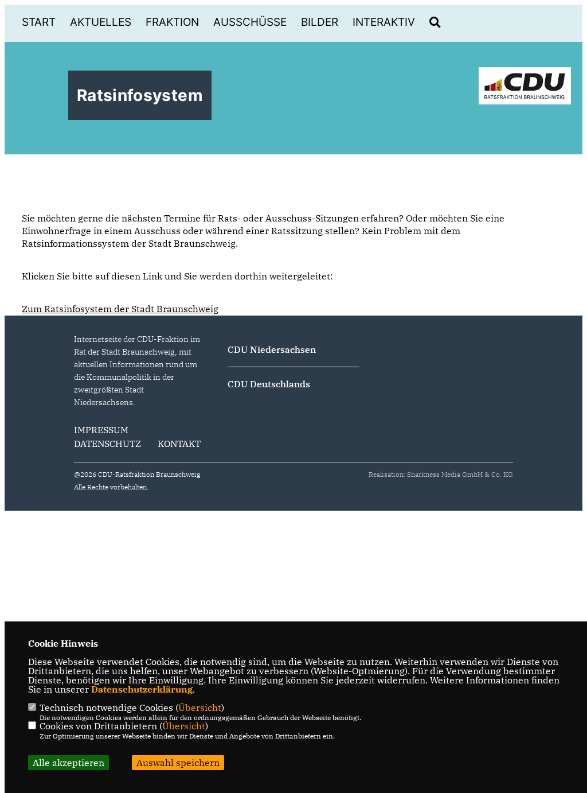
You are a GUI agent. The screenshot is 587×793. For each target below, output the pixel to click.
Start (39, 22)
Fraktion (172, 22)
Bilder (319, 22)
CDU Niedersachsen (272, 349)
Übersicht (199, 707)
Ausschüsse (250, 22)
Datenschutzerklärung (142, 689)
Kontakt (179, 443)
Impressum (101, 430)
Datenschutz (107, 443)
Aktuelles (100, 22)
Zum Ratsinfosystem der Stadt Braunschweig (120, 308)
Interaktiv (384, 22)
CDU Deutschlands (269, 384)
